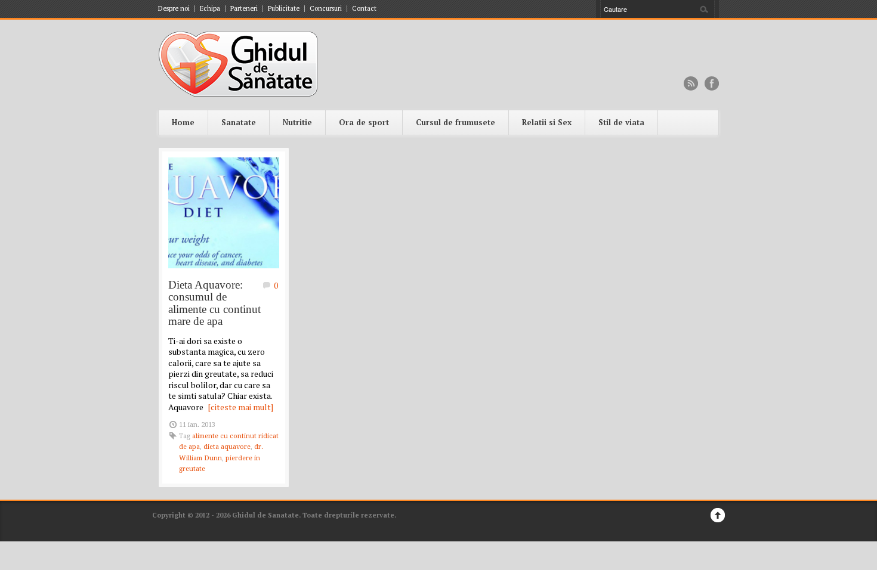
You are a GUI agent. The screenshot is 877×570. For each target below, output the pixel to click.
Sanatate (238, 122)
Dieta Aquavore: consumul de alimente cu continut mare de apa (214, 303)
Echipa (210, 8)
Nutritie (297, 122)
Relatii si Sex (547, 122)
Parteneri (244, 8)
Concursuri (326, 8)
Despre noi (174, 8)
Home (183, 122)
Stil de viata (621, 122)
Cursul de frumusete (455, 122)
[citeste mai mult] (240, 407)
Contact (364, 8)
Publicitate (283, 8)
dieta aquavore (227, 447)
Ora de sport (364, 122)
